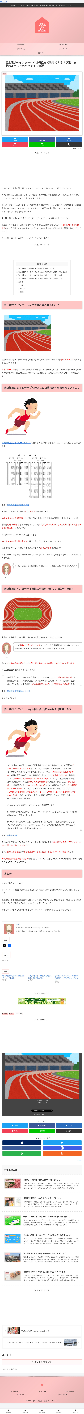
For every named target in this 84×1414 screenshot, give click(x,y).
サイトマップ (21, 1394)
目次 (39, 264)
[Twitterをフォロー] (62, 1142)
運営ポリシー (62, 1394)
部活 (12, 1013)
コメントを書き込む (42, 1362)
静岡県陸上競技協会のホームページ (16, 443)
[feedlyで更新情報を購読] (21, 1153)
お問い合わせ (69, 1391)
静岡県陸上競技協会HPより (18, 691)
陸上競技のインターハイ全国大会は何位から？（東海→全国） (41, 278)
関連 (22, 292)
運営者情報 (14, 1391)
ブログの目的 (42, 1391)
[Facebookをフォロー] (21, 1148)
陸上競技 (19, 1013)
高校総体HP (12, 835)
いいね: (23, 288)
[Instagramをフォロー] (62, 1148)
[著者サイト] (21, 1142)
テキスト (3, 2)
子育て (6, 1013)
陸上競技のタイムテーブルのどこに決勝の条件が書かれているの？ (42, 272)
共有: (22, 285)
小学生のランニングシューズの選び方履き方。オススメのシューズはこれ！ (66, 978)
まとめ (20, 282)
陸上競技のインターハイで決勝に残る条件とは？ (36, 268)
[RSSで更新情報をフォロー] (62, 1153)
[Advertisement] (42, 169)
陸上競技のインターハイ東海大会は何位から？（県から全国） (41, 275)
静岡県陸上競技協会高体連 (18, 505)
